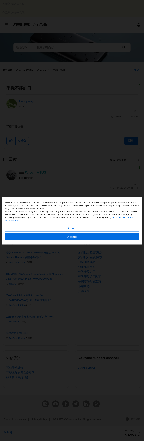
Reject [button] (72, 228)
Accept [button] (72, 236)
